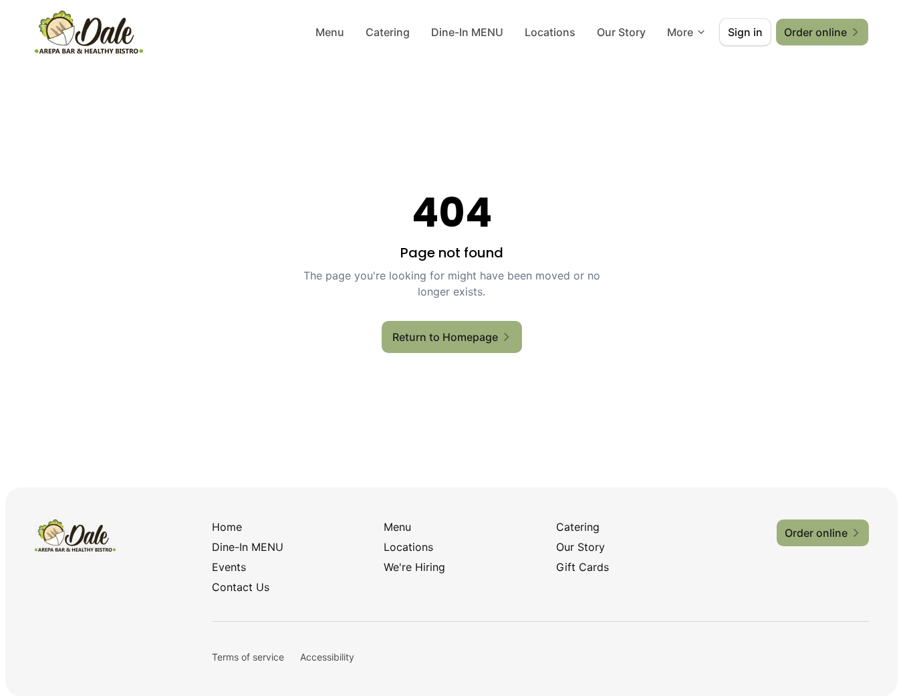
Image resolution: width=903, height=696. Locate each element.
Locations (550, 32)
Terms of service (248, 657)
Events (229, 567)
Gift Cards (582, 567)
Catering (388, 32)
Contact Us (240, 587)
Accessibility (327, 657)
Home (227, 527)
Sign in (745, 32)
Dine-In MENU (467, 32)
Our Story (621, 32)
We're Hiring (414, 567)
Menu (329, 32)
